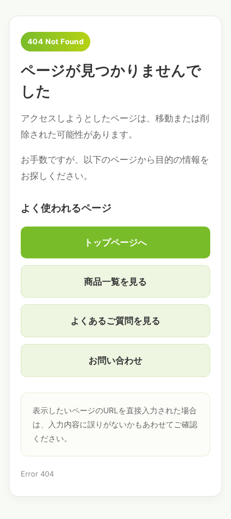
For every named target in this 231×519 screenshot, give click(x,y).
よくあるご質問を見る (115, 320)
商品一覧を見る (115, 281)
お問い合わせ (115, 360)
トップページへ (115, 242)
